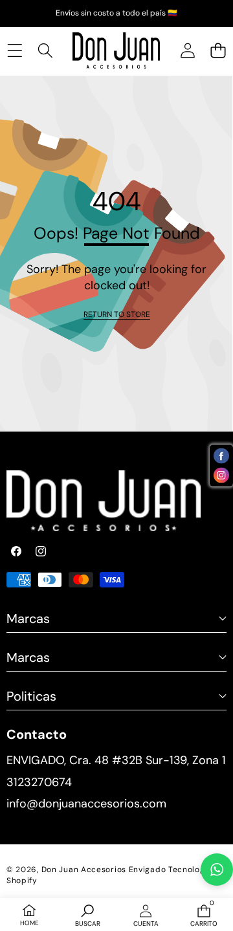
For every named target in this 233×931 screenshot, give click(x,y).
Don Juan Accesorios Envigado (103, 869)
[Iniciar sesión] (187, 50)
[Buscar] (45, 50)
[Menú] (14, 50)
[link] (116, 314)
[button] (217, 50)
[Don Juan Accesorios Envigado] (116, 50)
